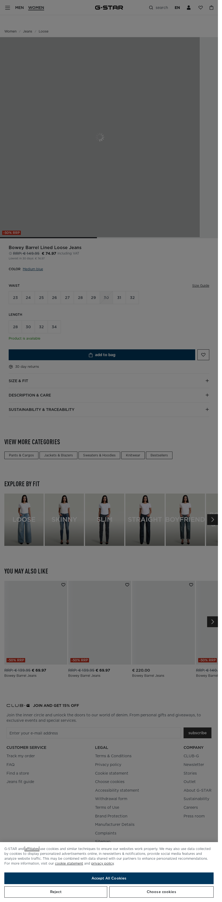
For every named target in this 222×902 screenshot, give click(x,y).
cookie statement (69, 863)
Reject (55, 892)
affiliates (32, 849)
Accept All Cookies (109, 878)
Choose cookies (161, 892)
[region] (109, 872)
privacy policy (102, 863)
